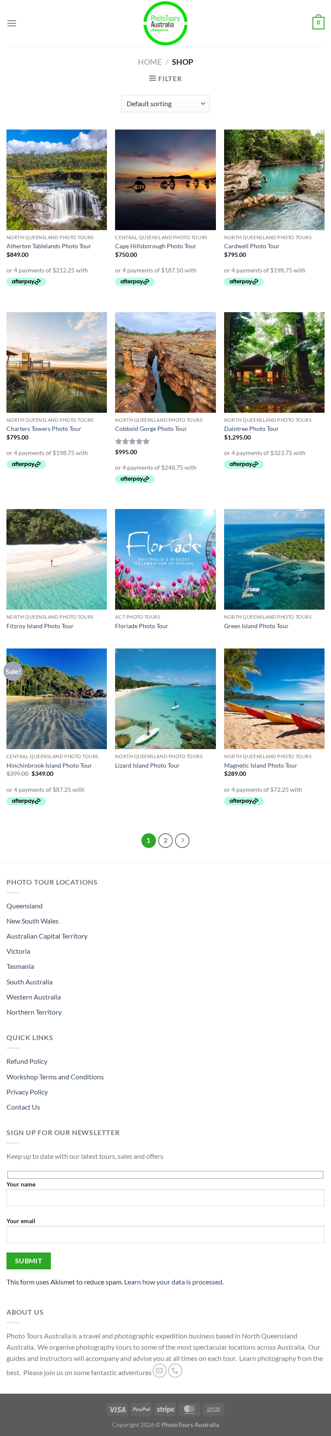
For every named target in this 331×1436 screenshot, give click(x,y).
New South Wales (32, 921)
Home (150, 61)
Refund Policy (26, 1061)
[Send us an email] (160, 1370)
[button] (11, 23)
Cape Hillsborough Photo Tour (156, 246)
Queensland (24, 905)
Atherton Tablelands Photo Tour (48, 246)
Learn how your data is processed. (174, 1282)
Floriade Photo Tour (142, 625)
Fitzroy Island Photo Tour (40, 625)
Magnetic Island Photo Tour (260, 765)
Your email (20, 1220)
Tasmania (20, 966)
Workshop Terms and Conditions (55, 1076)
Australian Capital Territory (46, 936)
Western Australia (33, 997)
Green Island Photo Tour (256, 625)
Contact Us (23, 1107)
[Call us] (175, 1370)
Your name (20, 1184)
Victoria (18, 951)
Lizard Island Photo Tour (147, 765)
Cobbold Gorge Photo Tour (151, 428)
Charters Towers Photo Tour (43, 428)
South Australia (29, 981)
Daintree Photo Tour (251, 428)
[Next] (182, 840)
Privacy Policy (27, 1092)
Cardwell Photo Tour (252, 246)
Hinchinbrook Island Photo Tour (49, 765)
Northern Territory (34, 1012)
